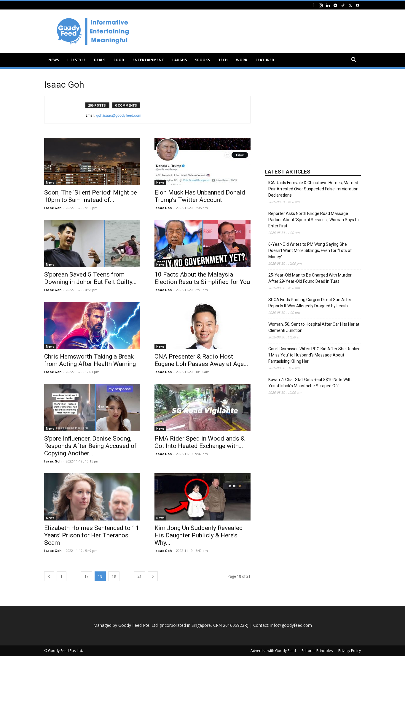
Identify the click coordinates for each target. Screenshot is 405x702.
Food (119, 59)
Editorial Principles (317, 650)
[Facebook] (313, 5)
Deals (99, 59)
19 (114, 576)
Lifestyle (76, 59)
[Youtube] (357, 5)
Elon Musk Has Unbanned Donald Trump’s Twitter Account (199, 196)
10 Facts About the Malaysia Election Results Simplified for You (202, 278)
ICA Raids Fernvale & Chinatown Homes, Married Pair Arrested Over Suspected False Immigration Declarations (313, 188)
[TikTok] (342, 5)
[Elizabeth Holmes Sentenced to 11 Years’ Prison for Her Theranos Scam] (92, 497)
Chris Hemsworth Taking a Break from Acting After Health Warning (90, 360)
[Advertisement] (253, 31)
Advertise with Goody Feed (273, 650)
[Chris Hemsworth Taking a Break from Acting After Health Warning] (92, 325)
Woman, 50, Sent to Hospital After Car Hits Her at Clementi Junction (313, 327)
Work (241, 59)
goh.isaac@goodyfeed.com (118, 115)
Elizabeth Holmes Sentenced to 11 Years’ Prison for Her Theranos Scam (91, 535)
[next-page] (153, 576)
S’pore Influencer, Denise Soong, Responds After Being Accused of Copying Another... (90, 446)
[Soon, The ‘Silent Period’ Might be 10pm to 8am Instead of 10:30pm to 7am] (92, 161)
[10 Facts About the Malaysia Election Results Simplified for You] (202, 243)
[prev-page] (49, 576)
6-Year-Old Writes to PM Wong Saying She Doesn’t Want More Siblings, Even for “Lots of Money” (310, 250)
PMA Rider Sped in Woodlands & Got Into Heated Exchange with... (199, 442)
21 (140, 576)
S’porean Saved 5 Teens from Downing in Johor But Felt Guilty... (90, 278)
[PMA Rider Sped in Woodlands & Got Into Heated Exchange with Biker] (202, 407)
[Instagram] (320, 5)
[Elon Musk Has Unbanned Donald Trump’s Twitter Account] (202, 161)
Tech (223, 59)
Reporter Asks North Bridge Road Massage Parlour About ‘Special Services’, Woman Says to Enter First (313, 219)
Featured (265, 59)
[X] (350, 5)
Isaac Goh (53, 207)
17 (86, 576)
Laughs (179, 59)
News (53, 59)
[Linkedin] (328, 5)
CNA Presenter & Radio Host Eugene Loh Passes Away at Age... (201, 360)
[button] (354, 60)
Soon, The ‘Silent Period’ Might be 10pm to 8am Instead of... (90, 196)
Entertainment (148, 59)
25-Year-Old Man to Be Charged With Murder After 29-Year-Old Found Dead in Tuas (310, 278)
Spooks (202, 59)
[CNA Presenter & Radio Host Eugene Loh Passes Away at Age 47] (202, 325)
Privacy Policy (349, 650)
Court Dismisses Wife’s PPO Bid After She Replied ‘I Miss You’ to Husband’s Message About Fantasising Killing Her (314, 355)
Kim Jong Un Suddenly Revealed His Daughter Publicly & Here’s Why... (198, 535)
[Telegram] (335, 5)
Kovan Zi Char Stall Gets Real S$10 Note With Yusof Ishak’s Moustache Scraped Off (310, 382)
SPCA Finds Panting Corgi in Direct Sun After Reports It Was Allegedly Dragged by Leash (309, 302)
